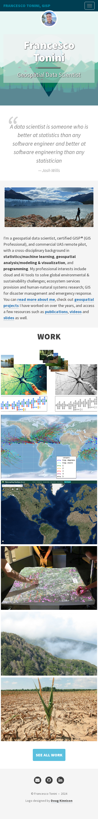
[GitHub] (49, 780)
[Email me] (37, 780)
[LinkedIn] (60, 780)
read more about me (36, 299)
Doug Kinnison (61, 801)
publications (56, 311)
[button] (49, 755)
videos (76, 311)
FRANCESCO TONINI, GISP (26, 5)
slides (8, 317)
